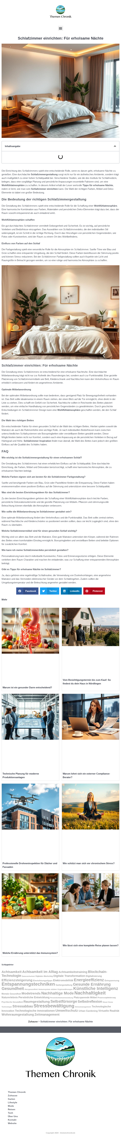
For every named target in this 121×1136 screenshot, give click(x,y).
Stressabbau (22, 1006)
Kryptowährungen (65, 989)
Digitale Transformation (69, 975)
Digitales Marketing (44, 976)
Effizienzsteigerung (17, 980)
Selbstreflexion (90, 1001)
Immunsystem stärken (47, 989)
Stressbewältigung (54, 1005)
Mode (11, 1106)
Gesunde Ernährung (92, 984)
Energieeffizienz (89, 980)
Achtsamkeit (12, 972)
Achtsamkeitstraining (72, 972)
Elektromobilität (63, 980)
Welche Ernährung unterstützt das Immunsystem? (30, 953)
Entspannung (112, 980)
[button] (60, 28)
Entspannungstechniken (28, 984)
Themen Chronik (17, 1092)
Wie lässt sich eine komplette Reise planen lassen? (90, 945)
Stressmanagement (83, 1007)
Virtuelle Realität (108, 1010)
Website (12, 1123)
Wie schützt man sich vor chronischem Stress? (89, 863)
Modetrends (31, 993)
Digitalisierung (94, 976)
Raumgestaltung (36, 1001)
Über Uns (13, 1116)
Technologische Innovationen (35, 1010)
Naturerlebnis (10, 997)
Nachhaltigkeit (90, 992)
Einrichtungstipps (42, 980)
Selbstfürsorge (63, 1001)
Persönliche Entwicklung (33, 997)
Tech (10, 1113)
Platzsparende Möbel (85, 997)
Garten (11, 1099)
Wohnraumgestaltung (18, 1014)
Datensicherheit (28, 976)
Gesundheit (13, 988)
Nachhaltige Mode (57, 993)
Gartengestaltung (64, 985)
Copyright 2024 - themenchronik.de (60, 1133)
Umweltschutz (66, 1010)
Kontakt (12, 1120)
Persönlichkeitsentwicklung (61, 998)
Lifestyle (12, 1102)
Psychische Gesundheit (12, 1002)
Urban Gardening (88, 1011)
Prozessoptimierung (107, 998)
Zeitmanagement (47, 1014)
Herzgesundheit (31, 989)
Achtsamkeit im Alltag (40, 972)
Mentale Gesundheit (11, 994)
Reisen (11, 1109)
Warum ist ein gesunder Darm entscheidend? (27, 687)
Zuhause (33, 1021)
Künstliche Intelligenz (95, 988)
